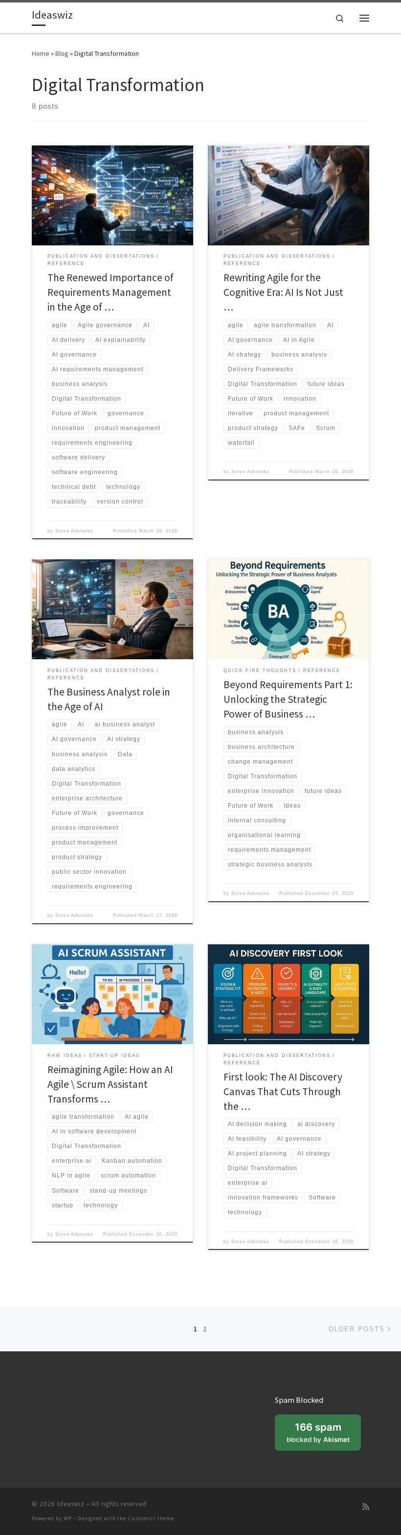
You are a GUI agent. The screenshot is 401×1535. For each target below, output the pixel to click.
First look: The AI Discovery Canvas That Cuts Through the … (282, 1091)
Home (40, 53)
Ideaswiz (70, 1504)
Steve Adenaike (74, 530)
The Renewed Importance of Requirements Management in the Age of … (110, 292)
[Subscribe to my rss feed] (365, 1507)
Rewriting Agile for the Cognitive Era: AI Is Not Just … (283, 292)
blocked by (324, 1435)
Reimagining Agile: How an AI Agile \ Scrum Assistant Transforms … (110, 1084)
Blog (61, 53)
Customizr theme (151, 1518)
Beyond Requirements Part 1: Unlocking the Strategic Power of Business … (288, 699)
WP (68, 1518)
